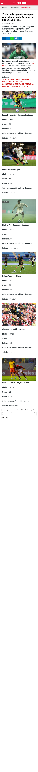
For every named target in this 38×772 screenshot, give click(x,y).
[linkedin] (20, 38)
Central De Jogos (14, 7)
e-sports (32, 410)
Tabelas (5, 7)
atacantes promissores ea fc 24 (10, 410)
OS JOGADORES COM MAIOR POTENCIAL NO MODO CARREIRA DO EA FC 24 (17, 85)
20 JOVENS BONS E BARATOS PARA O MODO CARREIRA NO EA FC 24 (16, 80)
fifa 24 (26, 410)
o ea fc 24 (4, 417)
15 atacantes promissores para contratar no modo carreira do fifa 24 (19, 413)
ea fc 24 (22, 410)
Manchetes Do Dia (26, 7)
